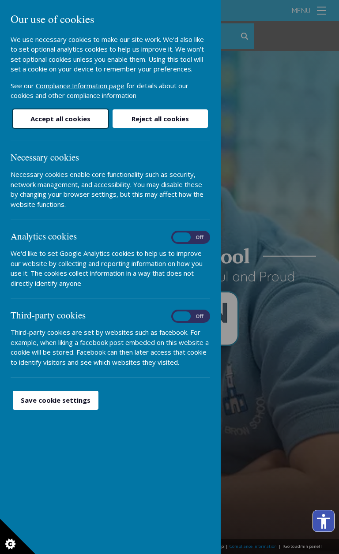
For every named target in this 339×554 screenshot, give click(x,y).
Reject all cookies (160, 118)
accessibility (323, 521)
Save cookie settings (55, 400)
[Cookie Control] (17, 536)
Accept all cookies (60, 118)
